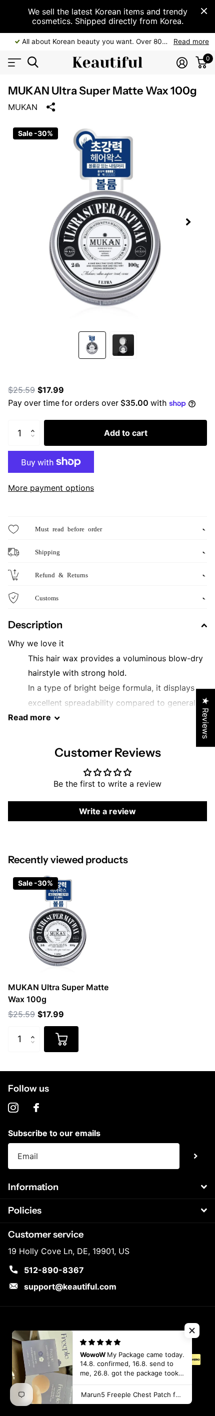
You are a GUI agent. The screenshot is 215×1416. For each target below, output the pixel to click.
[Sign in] (182, 62)
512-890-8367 (54, 1270)
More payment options (51, 488)
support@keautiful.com (70, 1287)
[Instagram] (13, 1108)
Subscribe (195, 1156)
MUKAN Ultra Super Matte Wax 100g (58, 993)
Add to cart (126, 433)
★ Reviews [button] (205, 718)
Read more (191, 41)
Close (204, 11)
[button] (188, 221)
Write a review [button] (107, 811)
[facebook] (36, 1107)
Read (29, 717)
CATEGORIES (14, 62)
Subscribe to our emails (54, 1133)
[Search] (33, 62)
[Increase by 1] (35, 424)
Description (35, 625)
